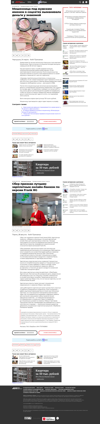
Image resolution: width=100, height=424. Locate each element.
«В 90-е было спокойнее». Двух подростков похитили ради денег (78, 72)
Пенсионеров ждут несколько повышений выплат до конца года (77, 102)
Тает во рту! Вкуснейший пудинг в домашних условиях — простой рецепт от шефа (78, 67)
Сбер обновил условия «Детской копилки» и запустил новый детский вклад (27, 362)
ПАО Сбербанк (27, 226)
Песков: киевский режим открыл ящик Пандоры (77, 91)
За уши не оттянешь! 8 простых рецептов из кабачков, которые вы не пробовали (79, 62)
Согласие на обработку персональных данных (32, 405)
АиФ (24, 51)
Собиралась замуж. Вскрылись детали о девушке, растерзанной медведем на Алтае (78, 185)
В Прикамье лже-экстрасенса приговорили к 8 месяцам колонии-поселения (26, 151)
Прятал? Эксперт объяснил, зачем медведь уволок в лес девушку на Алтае (78, 201)
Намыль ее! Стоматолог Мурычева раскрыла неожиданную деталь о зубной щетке (78, 57)
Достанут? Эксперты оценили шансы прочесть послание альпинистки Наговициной (79, 52)
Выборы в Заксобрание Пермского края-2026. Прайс (53, 391)
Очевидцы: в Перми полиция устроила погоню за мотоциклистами (75, 36)
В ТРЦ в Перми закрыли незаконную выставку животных (75, 24)
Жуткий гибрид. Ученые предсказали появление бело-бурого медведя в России (79, 46)
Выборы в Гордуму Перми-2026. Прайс (76, 391)
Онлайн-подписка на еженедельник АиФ (33, 389)
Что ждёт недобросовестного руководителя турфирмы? (26, 155)
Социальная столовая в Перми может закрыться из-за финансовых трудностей (75, 31)
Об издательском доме (29, 387)
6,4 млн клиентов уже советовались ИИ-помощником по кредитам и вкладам (26, 357)
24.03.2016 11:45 (15, 6)
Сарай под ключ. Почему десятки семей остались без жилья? (27, 145)
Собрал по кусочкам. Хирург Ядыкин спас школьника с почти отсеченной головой (79, 206)
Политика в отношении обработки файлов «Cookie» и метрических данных (38, 408)
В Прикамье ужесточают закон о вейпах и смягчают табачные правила (75, 11)
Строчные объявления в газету (66, 389)
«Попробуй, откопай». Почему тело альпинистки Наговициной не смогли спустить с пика (78, 190)
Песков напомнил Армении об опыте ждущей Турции (78, 81)
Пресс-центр (40, 387)
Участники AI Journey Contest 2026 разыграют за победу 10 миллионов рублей (51, 357)
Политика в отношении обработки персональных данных (35, 406)
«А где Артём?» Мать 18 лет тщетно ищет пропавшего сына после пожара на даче (78, 195)
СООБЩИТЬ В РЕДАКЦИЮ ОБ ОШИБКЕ (31, 392)
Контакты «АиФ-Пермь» (51, 389)
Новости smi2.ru (17, 176)
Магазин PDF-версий (70, 387)
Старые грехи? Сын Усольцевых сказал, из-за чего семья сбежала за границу (78, 211)
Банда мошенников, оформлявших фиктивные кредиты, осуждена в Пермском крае (48, 146)
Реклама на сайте (48, 387)
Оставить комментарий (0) (50, 121)
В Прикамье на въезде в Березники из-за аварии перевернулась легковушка (75, 18)
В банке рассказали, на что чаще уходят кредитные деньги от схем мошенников (52, 362)
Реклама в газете (59, 387)
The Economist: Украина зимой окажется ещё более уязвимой (76, 86)
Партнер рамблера (36, 418)
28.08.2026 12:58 (16, 181)
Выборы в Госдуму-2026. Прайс (30, 391)
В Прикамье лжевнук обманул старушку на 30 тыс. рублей (51, 150)
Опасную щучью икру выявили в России (76, 97)
